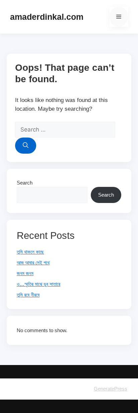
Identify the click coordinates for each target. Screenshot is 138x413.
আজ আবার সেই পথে (33, 262)
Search (24, 183)
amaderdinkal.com (46, 16)
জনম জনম (25, 273)
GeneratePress (110, 389)
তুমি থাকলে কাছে (30, 252)
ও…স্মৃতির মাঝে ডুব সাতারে (38, 284)
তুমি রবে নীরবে (28, 295)
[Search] (25, 146)
